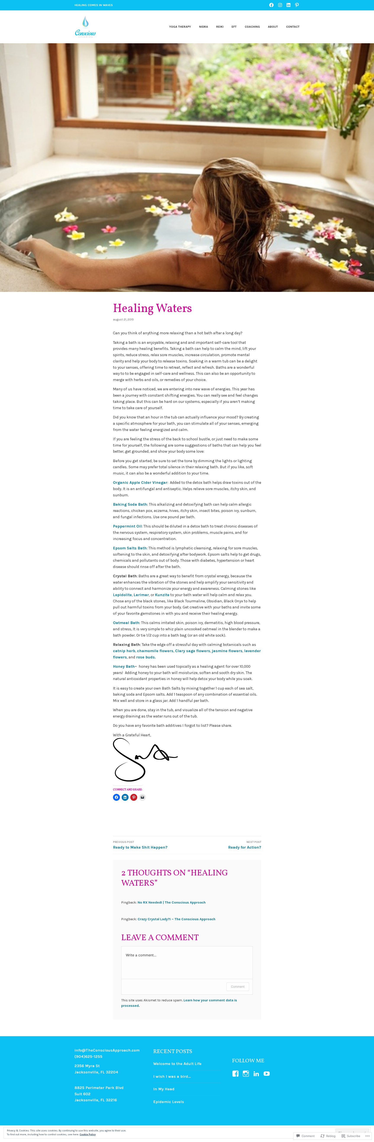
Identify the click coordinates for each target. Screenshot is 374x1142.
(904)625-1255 (88, 1056)
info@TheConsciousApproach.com (107, 1050)
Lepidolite (122, 594)
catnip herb (124, 650)
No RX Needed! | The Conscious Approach (172, 902)
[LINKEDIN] (288, 5)
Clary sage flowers (192, 650)
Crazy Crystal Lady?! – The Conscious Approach (176, 919)
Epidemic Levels (168, 1101)
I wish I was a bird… (172, 1076)
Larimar (141, 594)
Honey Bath (124, 666)
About (273, 27)
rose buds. (146, 657)
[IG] (280, 5)
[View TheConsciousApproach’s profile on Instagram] (246, 1073)
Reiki (220, 27)
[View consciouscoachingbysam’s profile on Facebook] (236, 1073)
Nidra (203, 27)
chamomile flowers (155, 650)
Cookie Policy (88, 1134)
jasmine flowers (227, 650)
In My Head (163, 1089)
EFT (234, 27)
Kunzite (162, 594)
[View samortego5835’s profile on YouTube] (267, 1073)
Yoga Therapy (180, 27)
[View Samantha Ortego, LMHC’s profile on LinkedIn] (257, 1073)
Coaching (252, 27)
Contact (293, 27)
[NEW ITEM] (297, 5)
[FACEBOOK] (271, 5)
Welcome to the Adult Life (177, 1063)
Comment (238, 986)
